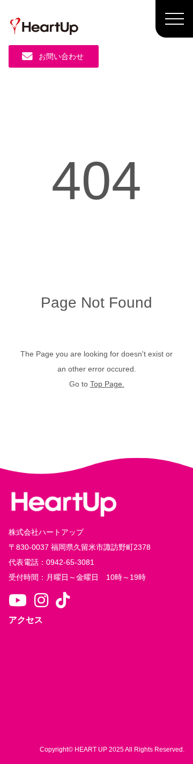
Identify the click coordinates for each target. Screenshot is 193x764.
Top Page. (107, 384)
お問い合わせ (61, 56)
